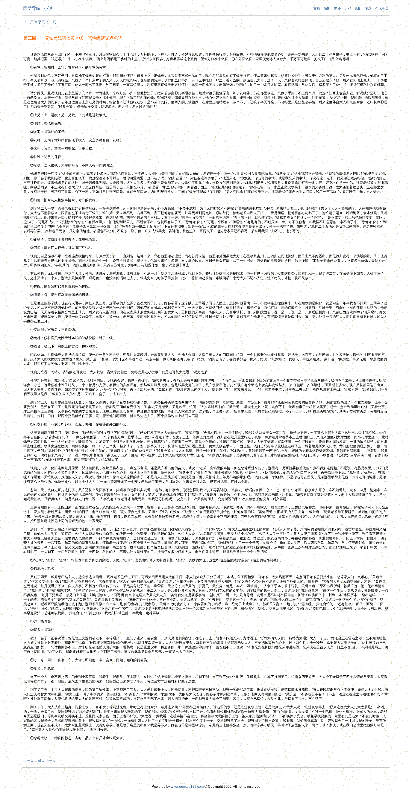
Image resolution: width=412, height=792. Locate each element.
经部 (327, 8)
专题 (368, 8)
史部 (337, 8)
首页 (316, 8)
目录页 (40, 22)
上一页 (28, 22)
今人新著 (382, 8)
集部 (357, 8)
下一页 (51, 22)
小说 (48, 8)
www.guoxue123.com (187, 786)
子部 (347, 8)
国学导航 (31, 8)
